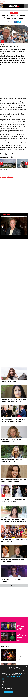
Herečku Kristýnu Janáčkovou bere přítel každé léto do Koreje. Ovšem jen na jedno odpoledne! (14, 520)
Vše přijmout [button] (8, 691)
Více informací (19, 674)
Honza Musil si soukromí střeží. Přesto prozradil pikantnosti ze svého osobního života (14, 420)
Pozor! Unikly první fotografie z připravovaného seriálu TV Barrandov (14, 540)
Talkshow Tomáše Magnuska (21, 636)
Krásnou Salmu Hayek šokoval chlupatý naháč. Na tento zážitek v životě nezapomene (13, 400)
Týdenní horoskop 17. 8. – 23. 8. (21, 657)
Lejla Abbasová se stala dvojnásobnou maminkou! (11, 580)
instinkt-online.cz (21, 660)
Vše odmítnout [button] (18, 691)
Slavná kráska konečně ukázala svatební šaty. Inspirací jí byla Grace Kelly (13, 500)
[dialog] (14, 681)
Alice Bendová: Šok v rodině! (8, 381)
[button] (14, 676)
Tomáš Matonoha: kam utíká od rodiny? (9, 236)
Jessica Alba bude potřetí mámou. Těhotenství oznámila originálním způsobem (13, 480)
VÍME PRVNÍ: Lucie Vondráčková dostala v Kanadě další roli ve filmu (12, 460)
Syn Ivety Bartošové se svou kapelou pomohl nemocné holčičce (13, 560)
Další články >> (14, 585)
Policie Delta (20, 626)
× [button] (26, 666)
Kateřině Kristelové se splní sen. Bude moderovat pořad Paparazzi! (11, 440)
